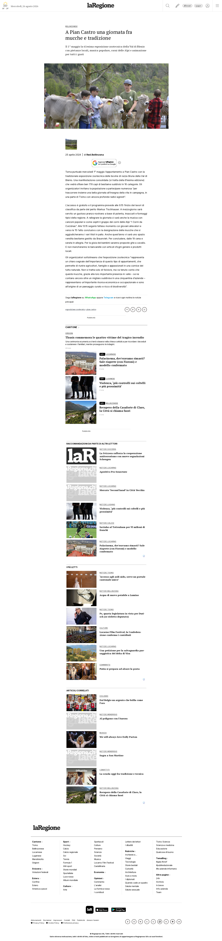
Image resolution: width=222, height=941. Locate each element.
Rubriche (130, 851)
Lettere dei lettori (133, 841)
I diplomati (130, 879)
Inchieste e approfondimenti (132, 854)
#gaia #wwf (161, 861)
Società (97, 855)
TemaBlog (161, 858)
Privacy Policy (38, 923)
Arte (65, 889)
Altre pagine (162, 874)
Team (158, 892)
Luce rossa (68, 876)
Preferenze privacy (70, 923)
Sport (66, 841)
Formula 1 (67, 862)
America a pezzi (39, 888)
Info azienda (162, 888)
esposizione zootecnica (75, 309)
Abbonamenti (36, 920)
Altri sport (67, 866)
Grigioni (35, 862)
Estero (35, 878)
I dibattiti (129, 845)
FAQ (73, 920)
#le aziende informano (166, 868)
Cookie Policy (53, 923)
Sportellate (68, 873)
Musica (97, 859)
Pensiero (98, 848)
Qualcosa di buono (165, 852)
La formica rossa (102, 888)
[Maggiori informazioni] (119, 163)
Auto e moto (131, 875)
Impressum (57, 920)
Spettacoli (98, 841)
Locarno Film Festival (104, 862)
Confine (35, 882)
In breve (160, 885)
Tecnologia (130, 861)
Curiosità (129, 868)
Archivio (160, 882)
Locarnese (37, 852)
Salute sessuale (132, 889)
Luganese (36, 855)
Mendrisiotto (38, 859)
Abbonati (187, 6)
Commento (99, 882)
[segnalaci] (178, 5)
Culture (67, 886)
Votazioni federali (40, 872)
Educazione (161, 848)
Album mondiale (70, 880)
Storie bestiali (131, 865)
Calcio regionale (70, 852)
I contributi (99, 892)
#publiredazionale (164, 865)
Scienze (98, 852)
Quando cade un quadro (136, 882)
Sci (64, 855)
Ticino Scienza (163, 841)
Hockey (66, 845)
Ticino (35, 845)
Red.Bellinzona (95, 154)
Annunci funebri (93, 920)
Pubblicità (81, 920)
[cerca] (168, 5)
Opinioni (98, 878)
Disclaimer (47, 920)
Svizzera (37, 868)
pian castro (91, 309)
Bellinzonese (38, 848)
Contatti (67, 920)
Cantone (36, 841)
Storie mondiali (70, 869)
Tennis (66, 859)
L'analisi (97, 885)
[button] (127, 921)
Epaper (198, 6)
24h (158, 878)
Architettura (130, 872)
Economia (99, 872)
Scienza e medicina (165, 845)
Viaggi (128, 858)
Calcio (66, 848)
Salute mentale (132, 886)
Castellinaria (99, 866)
